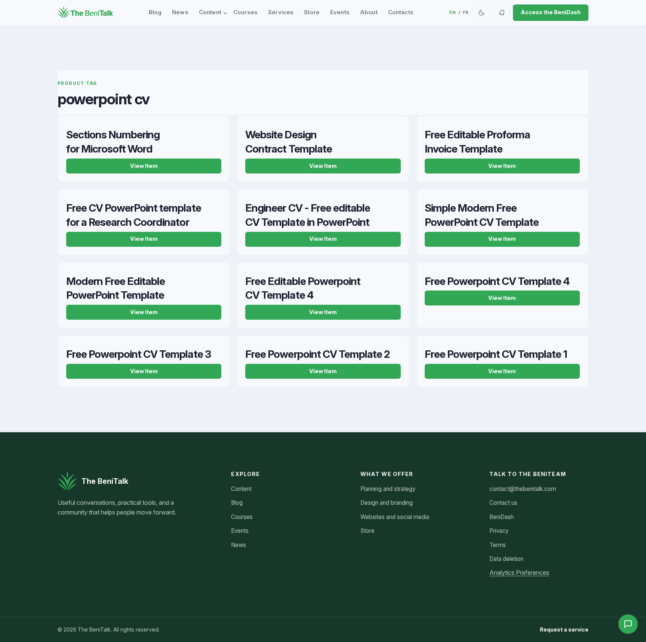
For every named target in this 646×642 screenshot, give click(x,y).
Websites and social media (394, 516)
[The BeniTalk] (86, 12)
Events (340, 12)
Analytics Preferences (519, 572)
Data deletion (506, 558)
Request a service (564, 629)
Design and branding (386, 502)
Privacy (498, 530)
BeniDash (501, 516)
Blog (155, 12)
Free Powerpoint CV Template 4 (497, 281)
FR (466, 12)
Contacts (400, 12)
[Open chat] (628, 624)
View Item (144, 166)
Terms (497, 545)
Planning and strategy (387, 488)
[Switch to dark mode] (481, 12)
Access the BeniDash (551, 12)
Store (312, 12)
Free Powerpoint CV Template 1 (496, 354)
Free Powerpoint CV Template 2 (317, 354)
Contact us (503, 502)
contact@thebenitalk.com (522, 488)
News (180, 12)
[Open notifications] (501, 12)
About (369, 12)
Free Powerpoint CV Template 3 (138, 354)
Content (210, 12)
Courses (245, 12)
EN (452, 12)
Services (280, 12)
